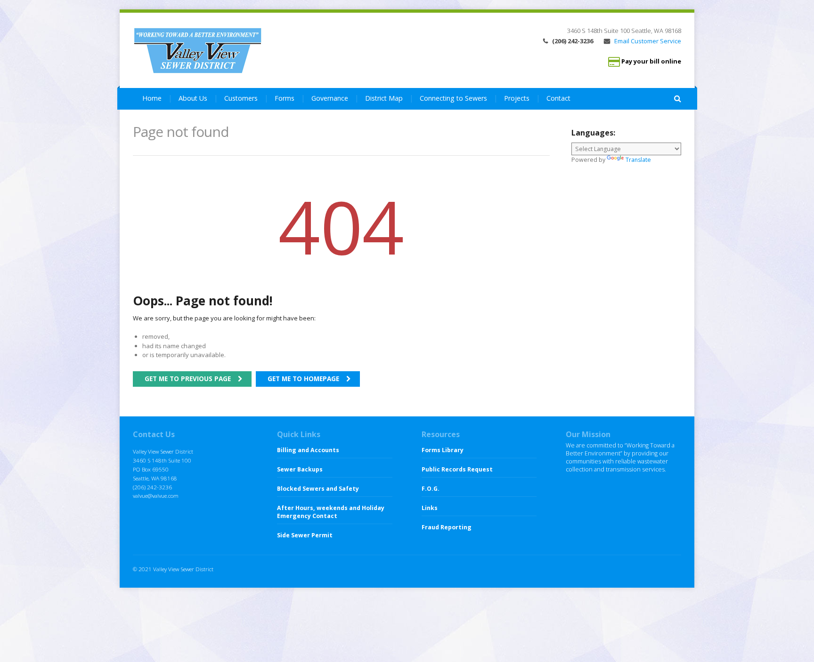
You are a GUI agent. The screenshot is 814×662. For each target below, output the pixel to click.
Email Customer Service (647, 41)
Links (430, 508)
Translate (638, 160)
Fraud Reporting (447, 527)
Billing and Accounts (308, 450)
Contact (558, 98)
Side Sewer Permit (305, 535)
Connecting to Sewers (453, 98)
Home (152, 98)
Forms (284, 98)
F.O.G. (431, 489)
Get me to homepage (303, 378)
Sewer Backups (300, 469)
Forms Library (443, 450)
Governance (329, 98)
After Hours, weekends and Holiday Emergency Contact (330, 512)
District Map (384, 98)
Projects (516, 98)
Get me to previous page (188, 378)
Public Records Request (457, 469)
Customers (241, 98)
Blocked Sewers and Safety (318, 489)
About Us (193, 98)
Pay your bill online (651, 61)
